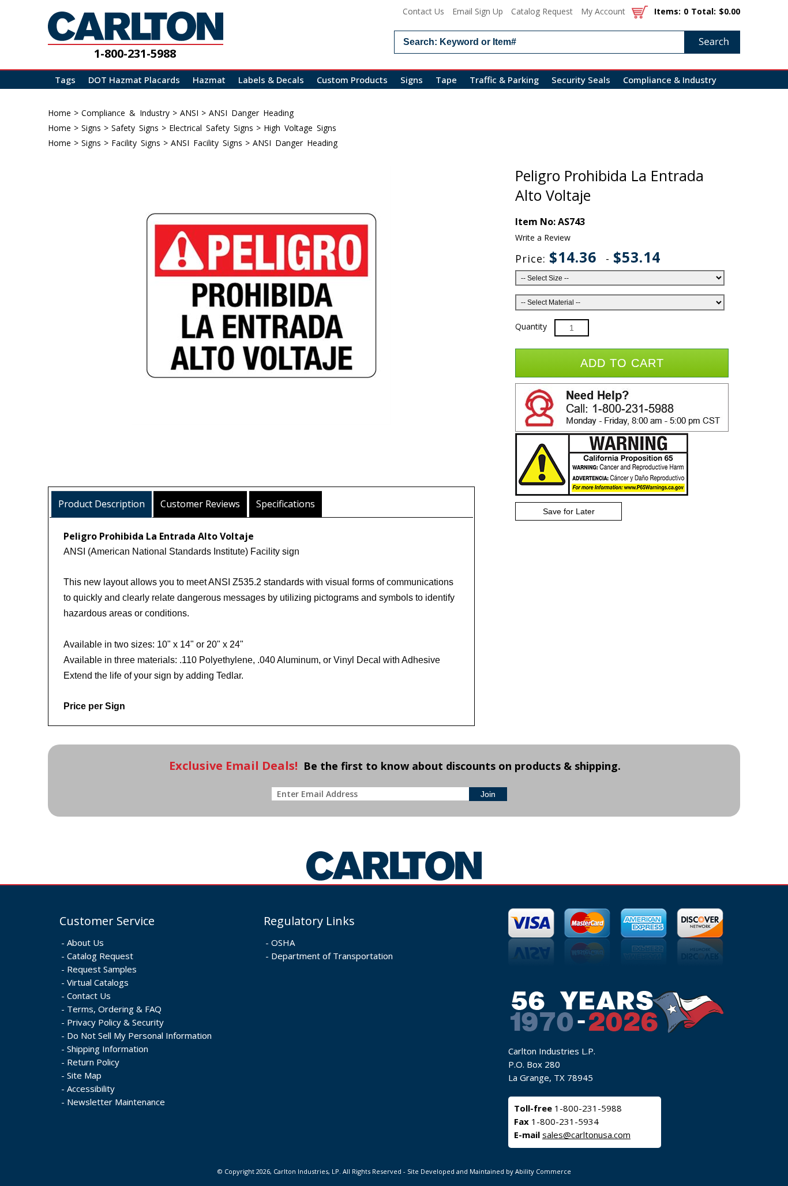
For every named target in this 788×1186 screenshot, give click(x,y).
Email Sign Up (477, 11)
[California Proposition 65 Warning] (601, 493)
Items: (667, 11)
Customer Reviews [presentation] (200, 503)
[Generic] (394, 881)
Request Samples (102, 969)
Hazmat (209, 79)
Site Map (84, 1075)
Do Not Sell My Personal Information (139, 1035)
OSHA (283, 942)
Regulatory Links (309, 921)
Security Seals (580, 79)
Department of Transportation (332, 955)
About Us (85, 942)
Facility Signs (135, 142)
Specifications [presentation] (285, 503)
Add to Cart (622, 363)
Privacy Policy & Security (115, 1022)
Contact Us (423, 11)
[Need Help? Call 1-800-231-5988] (622, 429)
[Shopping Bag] (639, 11)
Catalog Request (542, 11)
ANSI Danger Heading (251, 112)
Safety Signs (135, 127)
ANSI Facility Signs (206, 142)
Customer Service (107, 921)
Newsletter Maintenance (116, 1102)
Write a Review (543, 237)
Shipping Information (107, 1048)
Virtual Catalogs (98, 982)
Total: (703, 11)
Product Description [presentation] (101, 503)
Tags (65, 79)
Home (59, 112)
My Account (603, 11)
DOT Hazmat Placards (134, 79)
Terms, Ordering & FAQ (114, 1009)
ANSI (189, 112)
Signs (411, 79)
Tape (446, 79)
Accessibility (91, 1088)
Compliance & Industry (669, 79)
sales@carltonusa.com (586, 1134)
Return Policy (93, 1062)
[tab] (101, 504)
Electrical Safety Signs (211, 127)
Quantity (531, 326)
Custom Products (352, 79)
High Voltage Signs (300, 127)
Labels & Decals (271, 79)
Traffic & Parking (504, 79)
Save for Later (569, 511)
